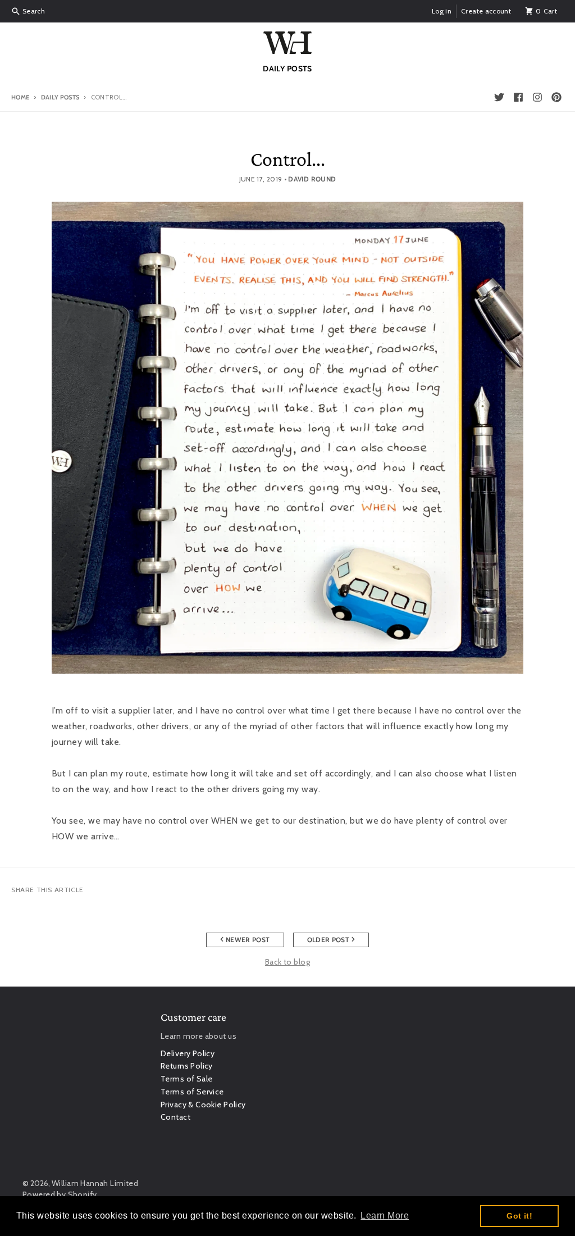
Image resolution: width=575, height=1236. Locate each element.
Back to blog (287, 962)
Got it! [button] (519, 1215)
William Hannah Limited (95, 1183)
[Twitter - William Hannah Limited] (499, 97)
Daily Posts (60, 97)
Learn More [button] (384, 1215)
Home (20, 97)
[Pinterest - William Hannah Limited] (556, 97)
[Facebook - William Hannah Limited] (518, 97)
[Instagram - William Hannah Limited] (537, 97)
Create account (486, 11)
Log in (441, 11)
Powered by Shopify (59, 1194)
